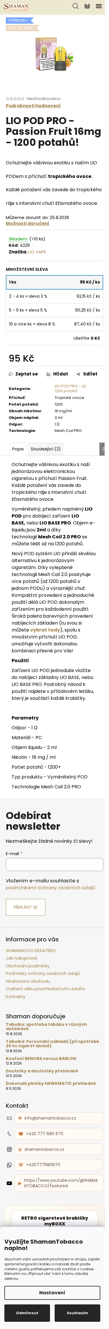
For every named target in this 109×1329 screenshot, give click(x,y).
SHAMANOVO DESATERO (31, 950)
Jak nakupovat (21, 958)
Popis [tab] (18, 449)
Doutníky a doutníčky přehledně (42, 1071)
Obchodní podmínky (27, 966)
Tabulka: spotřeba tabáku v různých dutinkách (46, 1026)
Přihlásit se (25, 907)
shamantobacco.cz (44, 1149)
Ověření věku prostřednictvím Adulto (45, 989)
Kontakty (15, 996)
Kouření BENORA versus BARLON (41, 1058)
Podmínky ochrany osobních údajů (43, 973)
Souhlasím (77, 1312)
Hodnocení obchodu (28, 981)
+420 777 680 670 (44, 1134)
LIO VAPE (37, 252)
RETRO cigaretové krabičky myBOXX (54, 1221)
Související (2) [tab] (46, 449)
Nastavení (52, 1292)
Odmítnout (27, 1312)
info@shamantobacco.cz (50, 1118)
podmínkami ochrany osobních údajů (50, 887)
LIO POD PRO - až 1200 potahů (70, 388)
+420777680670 (43, 1165)
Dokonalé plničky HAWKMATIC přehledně (51, 1083)
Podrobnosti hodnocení (33, 106)
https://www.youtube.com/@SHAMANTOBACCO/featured (61, 1183)
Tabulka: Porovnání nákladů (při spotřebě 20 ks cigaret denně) (52, 1043)
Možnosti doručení (27, 223)
